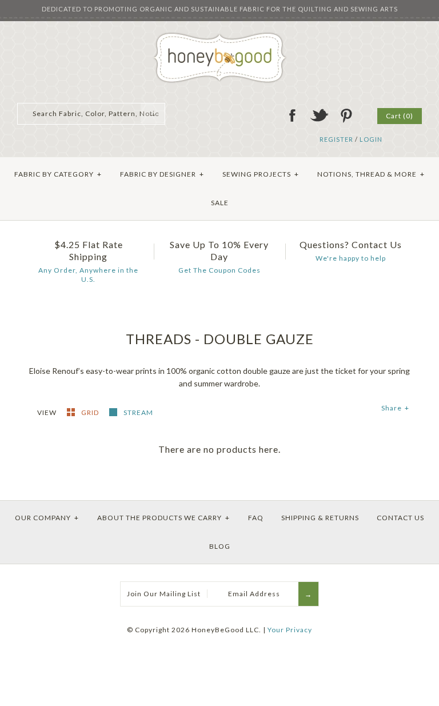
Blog (219, 546)
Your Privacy (290, 629)
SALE (220, 202)
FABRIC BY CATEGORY (58, 174)
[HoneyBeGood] (219, 36)
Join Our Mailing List (164, 593)
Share (395, 408)
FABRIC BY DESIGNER (162, 174)
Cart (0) (399, 115)
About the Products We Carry (163, 517)
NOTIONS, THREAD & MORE (371, 174)
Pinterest (345, 115)
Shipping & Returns (320, 517)
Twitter (319, 115)
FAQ (256, 517)
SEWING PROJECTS (260, 174)
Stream (138, 412)
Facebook (292, 115)
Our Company (47, 517)
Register (336, 139)
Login (371, 139)
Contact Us (400, 517)
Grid (91, 412)
